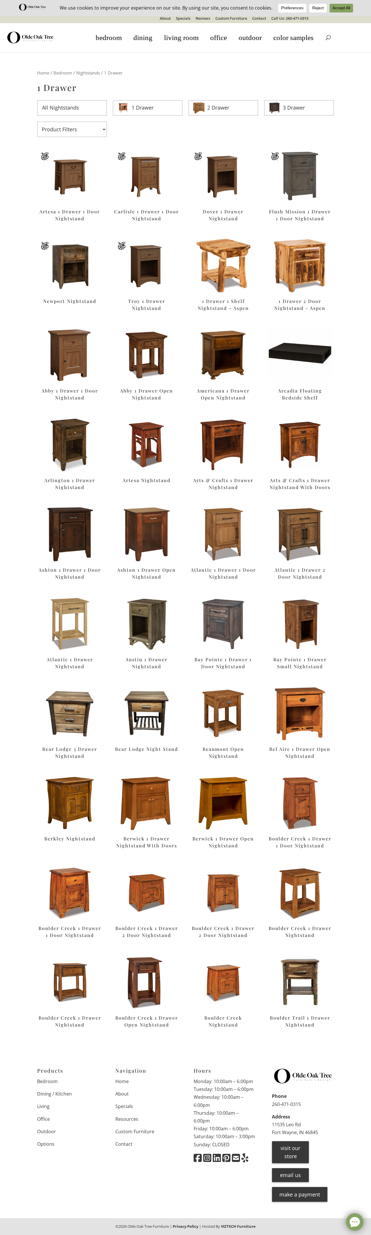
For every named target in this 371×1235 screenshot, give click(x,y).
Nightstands (88, 73)
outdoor (250, 37)
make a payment (299, 1194)
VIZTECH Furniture (238, 1226)
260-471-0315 (286, 1104)
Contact (259, 19)
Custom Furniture (231, 19)
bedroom (109, 37)
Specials (183, 19)
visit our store (290, 1152)
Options (45, 1144)
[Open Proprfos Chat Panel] (354, 1222)
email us (290, 1175)
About (165, 19)
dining (142, 37)
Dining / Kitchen (54, 1094)
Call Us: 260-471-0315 (289, 19)
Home (43, 73)
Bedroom (62, 73)
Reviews (203, 19)
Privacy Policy (185, 1226)
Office (43, 1119)
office (218, 37)
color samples (293, 37)
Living (43, 1106)
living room (181, 37)
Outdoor (46, 1131)
